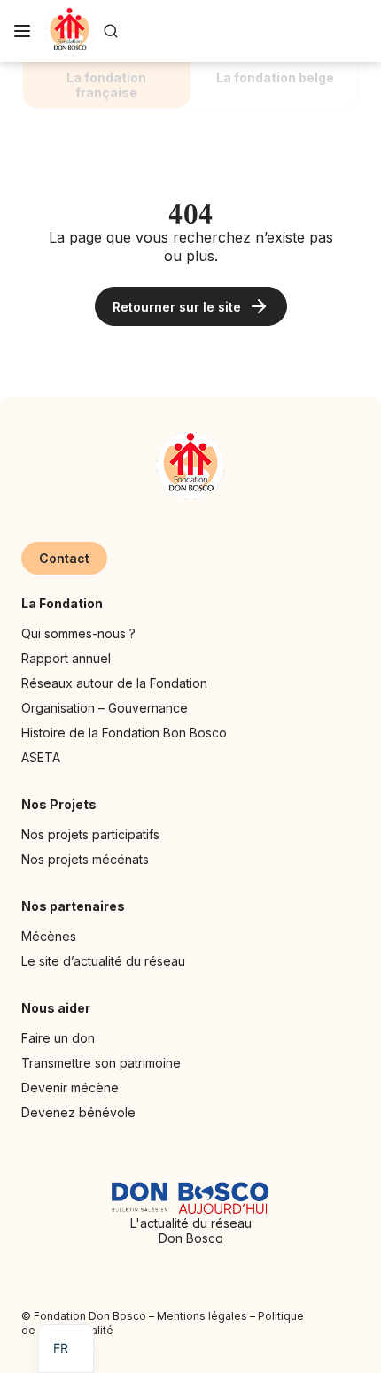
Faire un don (58, 1037)
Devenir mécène (70, 1087)
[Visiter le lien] (69, 31)
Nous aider (55, 1007)
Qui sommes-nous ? (78, 633)
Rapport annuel (66, 658)
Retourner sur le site (177, 306)
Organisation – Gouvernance (104, 707)
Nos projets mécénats (85, 859)
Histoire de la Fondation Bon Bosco (124, 732)
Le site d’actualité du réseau (103, 960)
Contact (64, 558)
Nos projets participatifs (90, 834)
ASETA (40, 757)
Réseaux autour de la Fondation (114, 682)
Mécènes (48, 936)
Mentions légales (202, 1316)
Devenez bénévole (78, 1112)
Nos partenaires (73, 906)
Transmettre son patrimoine (101, 1062)
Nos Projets (59, 804)
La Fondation (62, 603)
